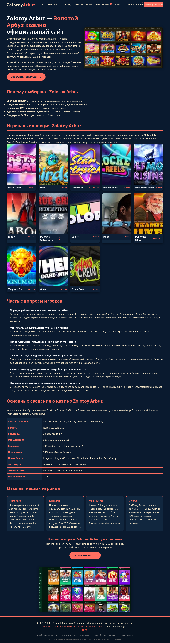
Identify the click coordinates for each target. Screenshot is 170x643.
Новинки (79, 4)
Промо (118, 4)
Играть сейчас (85, 555)
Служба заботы (103, 4)
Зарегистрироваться (153, 4)
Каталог (57, 4)
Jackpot (88, 4)
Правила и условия (92, 626)
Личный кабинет (135, 4)
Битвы (49, 4)
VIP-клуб (68, 4)
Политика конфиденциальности (61, 626)
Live (41, 4)
